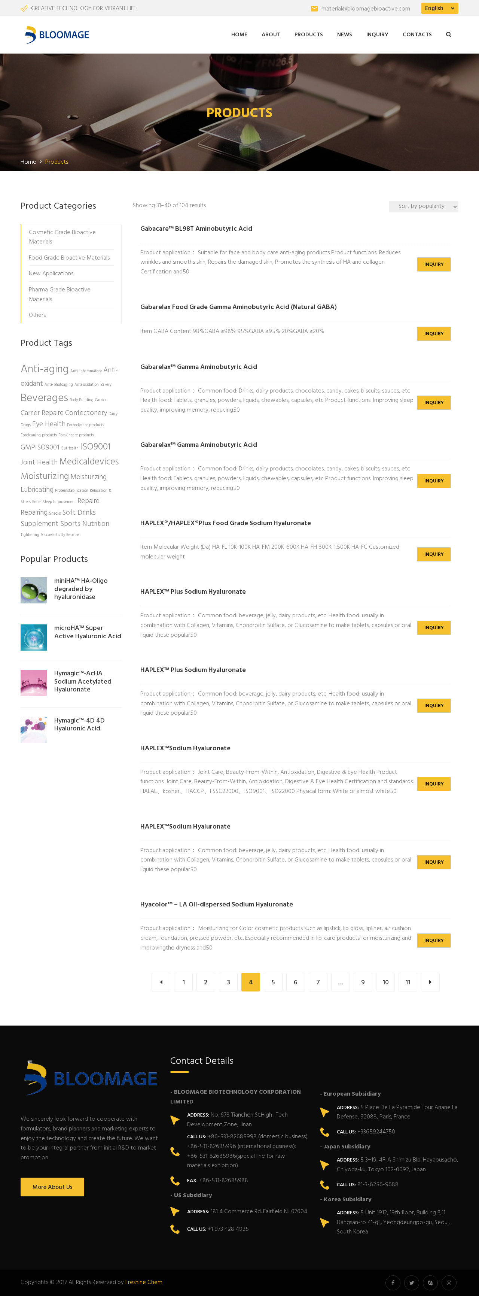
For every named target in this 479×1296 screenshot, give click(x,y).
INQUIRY (434, 265)
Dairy (113, 414)
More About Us (52, 1187)
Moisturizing (45, 476)
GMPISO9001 (40, 447)
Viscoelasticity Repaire (60, 535)
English (434, 8)
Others (37, 315)
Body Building (82, 400)
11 (408, 982)
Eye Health (48, 424)
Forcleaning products (39, 435)
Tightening (30, 535)
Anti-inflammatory (86, 371)
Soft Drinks (79, 512)
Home (239, 34)
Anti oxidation (86, 385)
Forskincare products (76, 435)
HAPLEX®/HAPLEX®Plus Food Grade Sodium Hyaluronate (225, 523)
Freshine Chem (143, 1282)
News (344, 34)
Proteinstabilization (71, 491)
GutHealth (70, 448)
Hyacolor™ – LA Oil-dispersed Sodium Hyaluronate (216, 904)
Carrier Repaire (42, 413)
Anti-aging (45, 369)
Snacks (55, 514)
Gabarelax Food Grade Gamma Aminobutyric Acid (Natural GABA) (238, 307)
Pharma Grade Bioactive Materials (60, 295)
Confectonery (86, 413)
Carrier (101, 400)
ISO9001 (95, 447)
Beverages (44, 398)
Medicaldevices (89, 462)
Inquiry (377, 34)
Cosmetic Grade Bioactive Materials (62, 237)
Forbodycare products (85, 425)
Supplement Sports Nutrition (65, 524)
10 (385, 982)
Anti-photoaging (59, 385)
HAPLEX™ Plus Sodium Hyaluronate (193, 592)
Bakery (106, 385)
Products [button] (309, 34)
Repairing (34, 512)
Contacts (417, 34)
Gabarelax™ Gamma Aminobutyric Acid (198, 367)
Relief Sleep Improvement (54, 502)
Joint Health (39, 462)
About (271, 34)
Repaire (88, 501)
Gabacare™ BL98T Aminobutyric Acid (196, 229)
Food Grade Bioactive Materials (69, 258)
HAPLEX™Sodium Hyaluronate (185, 748)
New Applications (51, 274)
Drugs (26, 425)
